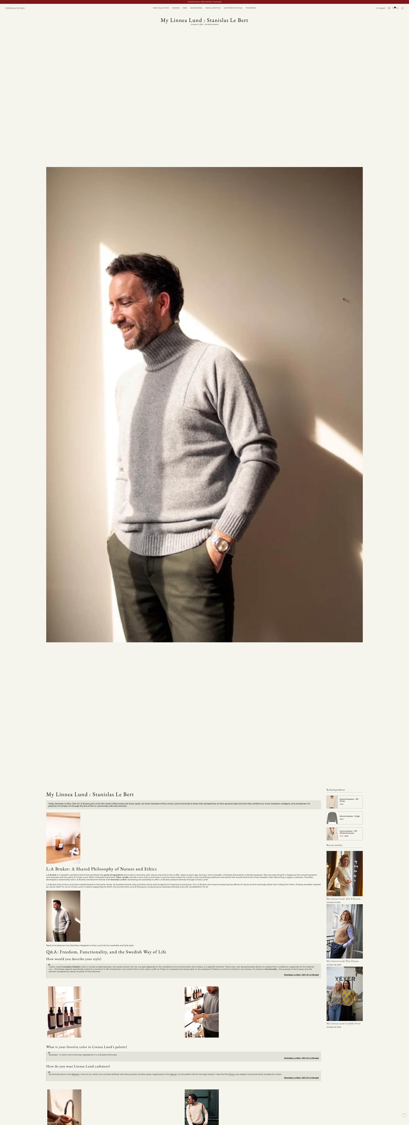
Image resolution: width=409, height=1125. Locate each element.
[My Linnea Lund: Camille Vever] (345, 994)
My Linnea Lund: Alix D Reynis (344, 898)
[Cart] (402, 8)
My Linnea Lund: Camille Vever (344, 1023)
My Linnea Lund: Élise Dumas (343, 961)
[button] (176, 8)
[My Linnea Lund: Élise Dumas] (345, 931)
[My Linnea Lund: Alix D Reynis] (345, 873)
